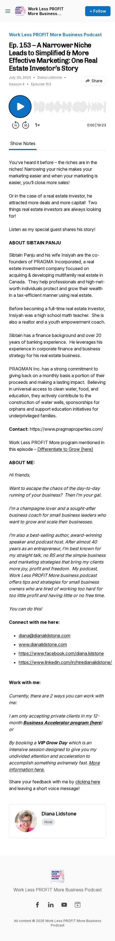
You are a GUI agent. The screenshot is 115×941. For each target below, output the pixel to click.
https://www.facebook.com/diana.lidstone (61, 653)
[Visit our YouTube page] (64, 905)
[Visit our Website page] (77, 905)
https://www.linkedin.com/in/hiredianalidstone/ (65, 662)
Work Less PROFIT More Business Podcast (46, 11)
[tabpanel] (57, 481)
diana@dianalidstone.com (44, 635)
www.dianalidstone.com (43, 644)
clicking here (87, 781)
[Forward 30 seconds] (26, 125)
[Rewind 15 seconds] (16, 125)
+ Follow (98, 11)
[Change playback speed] (37, 125)
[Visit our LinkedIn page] (51, 905)
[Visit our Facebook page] (37, 905)
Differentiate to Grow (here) (65, 449)
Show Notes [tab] (22, 143)
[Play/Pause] (20, 106)
